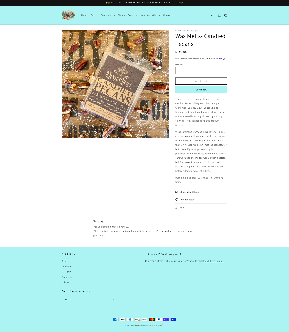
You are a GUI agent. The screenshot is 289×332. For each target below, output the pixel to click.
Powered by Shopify (156, 325)
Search (65, 261)
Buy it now (201, 89)
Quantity (179, 64)
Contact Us (67, 277)
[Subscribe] (112, 299)
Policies (65, 282)
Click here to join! (214, 260)
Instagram (67, 271)
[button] (94, 15)
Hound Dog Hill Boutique (140, 325)
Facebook (66, 266)
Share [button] (181, 207)
